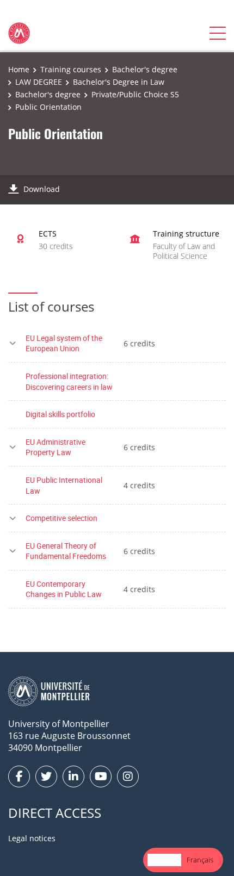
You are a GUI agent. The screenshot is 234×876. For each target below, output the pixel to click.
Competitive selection (61, 518)
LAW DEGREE (38, 82)
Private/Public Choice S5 (135, 94)
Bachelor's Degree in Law (118, 82)
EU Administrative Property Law (55, 447)
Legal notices (32, 838)
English (164, 860)
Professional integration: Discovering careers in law (69, 381)
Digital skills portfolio (60, 414)
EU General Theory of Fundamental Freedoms (66, 551)
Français (200, 860)
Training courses (70, 69)
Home (18, 69)
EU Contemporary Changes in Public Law (64, 589)
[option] (200, 860)
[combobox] (164, 860)
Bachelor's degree (144, 69)
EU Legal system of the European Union (64, 343)
